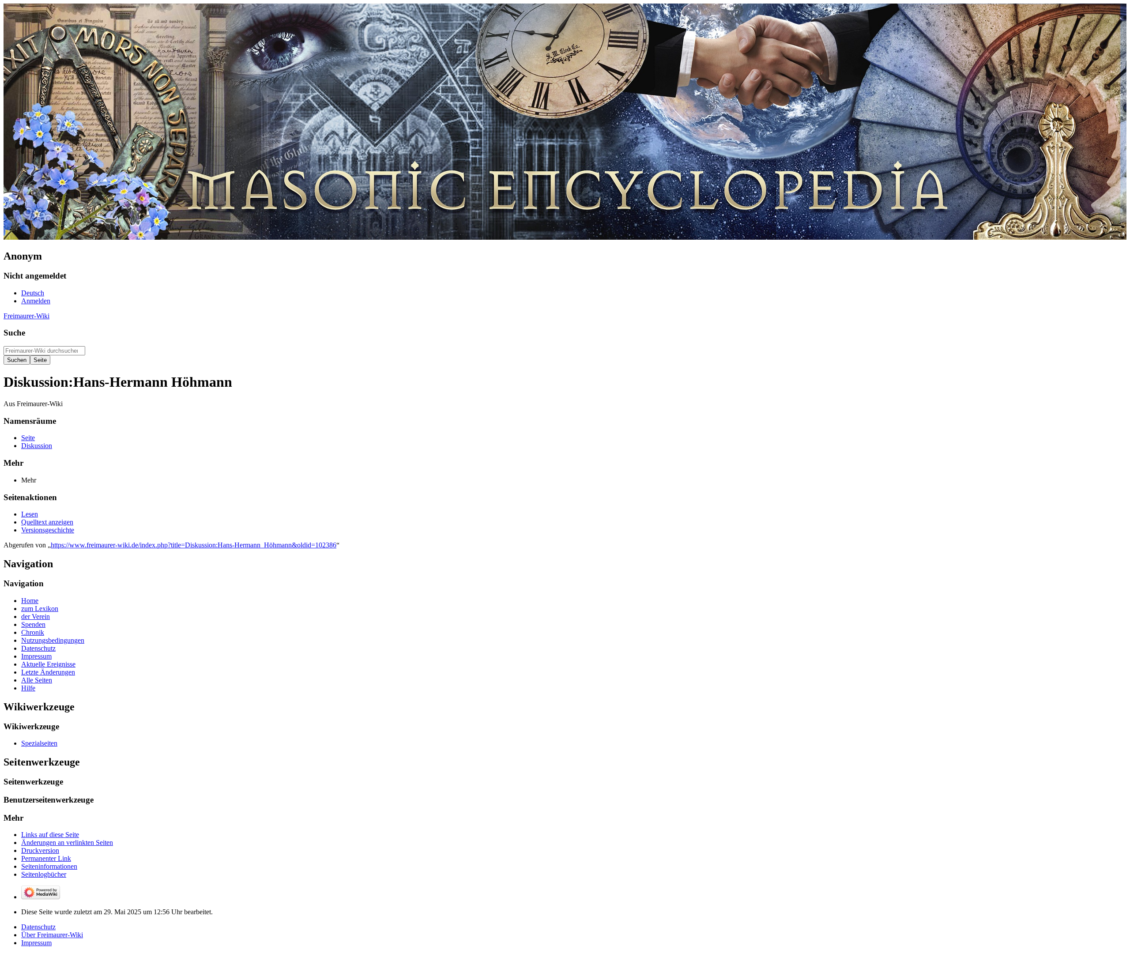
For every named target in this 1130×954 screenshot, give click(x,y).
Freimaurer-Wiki (26, 316)
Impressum (36, 942)
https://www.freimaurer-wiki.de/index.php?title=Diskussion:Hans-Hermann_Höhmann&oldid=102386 (193, 545)
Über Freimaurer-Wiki (52, 935)
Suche (14, 332)
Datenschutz (38, 927)
